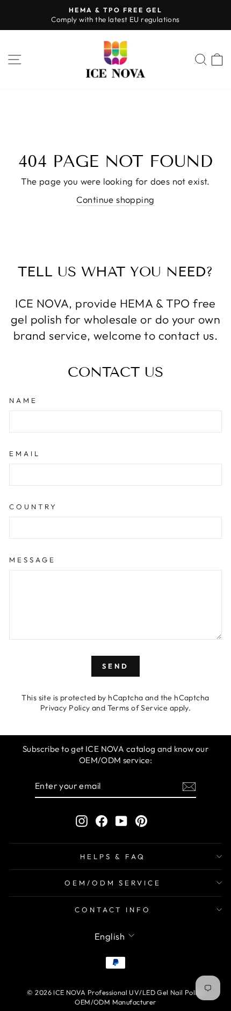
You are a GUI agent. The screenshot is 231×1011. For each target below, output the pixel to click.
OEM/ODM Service (113, 882)
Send (115, 666)
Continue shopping (115, 199)
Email (24, 453)
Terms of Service (137, 708)
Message (32, 559)
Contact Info (113, 909)
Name (23, 400)
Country (33, 506)
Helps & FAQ (113, 856)
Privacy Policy (65, 708)
